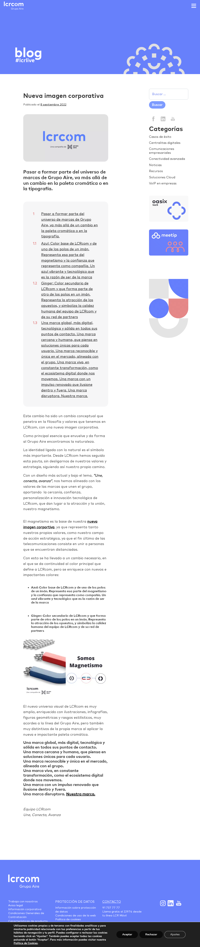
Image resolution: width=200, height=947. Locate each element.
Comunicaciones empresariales (161, 150)
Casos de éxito (160, 136)
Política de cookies (68, 919)
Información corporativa (24, 909)
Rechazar (151, 934)
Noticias (155, 165)
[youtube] (172, 118)
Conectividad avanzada (167, 158)
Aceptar (127, 934)
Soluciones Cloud (162, 177)
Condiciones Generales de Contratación (26, 915)
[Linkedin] (163, 118)
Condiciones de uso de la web (75, 915)
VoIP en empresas (163, 183)
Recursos (156, 171)
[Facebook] (153, 118)
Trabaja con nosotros (23, 901)
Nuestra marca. (80, 794)
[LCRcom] (13, 6)
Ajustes (175, 934)
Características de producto (28, 921)
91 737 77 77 (111, 907)
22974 (128, 911)
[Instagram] (162, 903)
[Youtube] (178, 903)
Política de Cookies (26, 943)
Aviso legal (15, 905)
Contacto (111, 901)
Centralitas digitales (164, 142)
